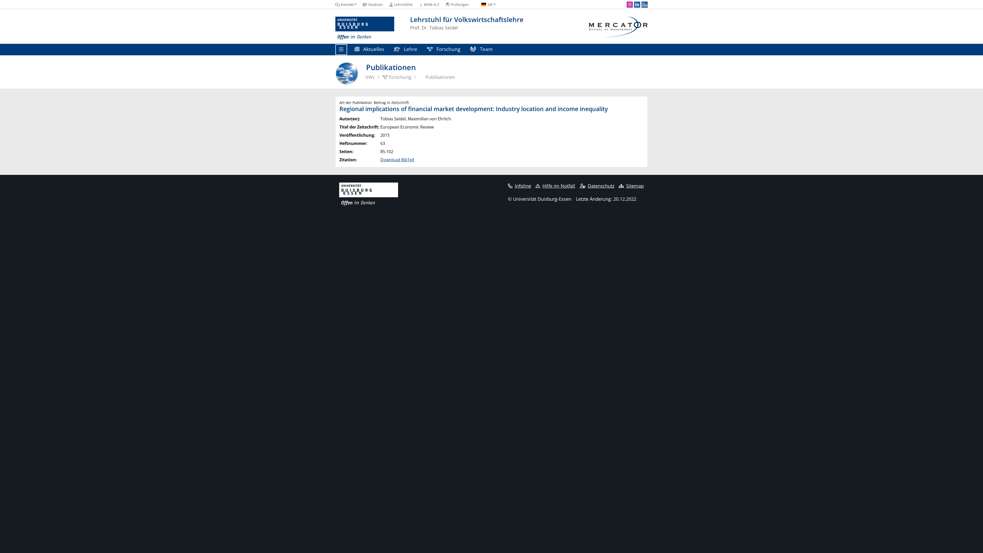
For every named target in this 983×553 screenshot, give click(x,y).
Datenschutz (601, 186)
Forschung (447, 49)
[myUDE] (645, 5)
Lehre (410, 49)
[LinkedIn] (637, 5)
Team (486, 49)
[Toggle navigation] (341, 49)
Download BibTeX (397, 160)
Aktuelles (373, 49)
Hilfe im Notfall (558, 186)
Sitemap (635, 186)
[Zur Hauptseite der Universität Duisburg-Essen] (364, 28)
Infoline (523, 186)
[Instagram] (630, 5)
